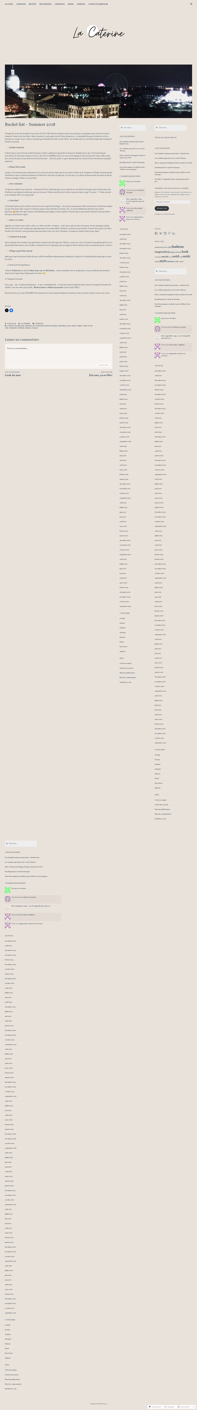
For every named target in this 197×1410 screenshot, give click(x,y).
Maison (122, 637)
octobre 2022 (124, 277)
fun (33, 326)
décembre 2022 (125, 272)
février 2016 (124, 588)
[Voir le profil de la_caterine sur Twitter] (160, 233)
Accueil (9, 4)
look (185, 252)
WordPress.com (125, 682)
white (177, 262)
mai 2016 (123, 573)
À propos (21, 4)
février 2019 (124, 418)
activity (10, 326)
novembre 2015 (125, 597)
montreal (62, 326)
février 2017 (124, 531)
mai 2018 (123, 460)
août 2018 (123, 446)
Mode (71, 4)
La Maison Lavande (179, 327)
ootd (175, 256)
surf (85, 326)
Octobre (138, 182)
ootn (180, 257)
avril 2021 (123, 315)
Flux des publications (127, 673)
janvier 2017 (124, 536)
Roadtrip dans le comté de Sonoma (132, 163)
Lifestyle (60, 4)
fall (169, 247)
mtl (69, 326)
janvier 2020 (124, 371)
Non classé (123, 647)
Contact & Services (98, 4)
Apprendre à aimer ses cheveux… (134, 218)
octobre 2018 (124, 437)
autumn (157, 247)
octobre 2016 (124, 550)
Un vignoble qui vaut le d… (41, 906)
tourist (21, 328)
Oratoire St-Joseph (17, 237)
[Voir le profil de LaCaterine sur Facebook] (156, 233)
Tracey (128, 182)
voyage (34, 328)
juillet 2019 (123, 399)
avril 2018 (123, 465)
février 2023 (124, 267)
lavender (40, 326)
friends (28, 326)
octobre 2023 (124, 263)
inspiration (162, 252)
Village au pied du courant (20, 251)
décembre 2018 (125, 427)
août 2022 (123, 282)
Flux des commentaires (128, 678)
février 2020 (124, 366)
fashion (178, 247)
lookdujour (158, 257)
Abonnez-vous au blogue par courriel (172, 188)
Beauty (122, 623)
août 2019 (123, 395)
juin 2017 (123, 512)
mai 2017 (123, 517)
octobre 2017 (124, 493)
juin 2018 (123, 456)
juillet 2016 (123, 564)
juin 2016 (123, 569)
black (162, 247)
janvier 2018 (124, 479)
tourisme (13, 328)
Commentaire (103, 365)
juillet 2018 (123, 451)
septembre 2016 (125, 555)
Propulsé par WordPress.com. (98, 1404)
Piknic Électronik (17, 167)
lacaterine (25, 324)
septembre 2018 (125, 442)
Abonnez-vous (162, 208)
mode (165, 256)
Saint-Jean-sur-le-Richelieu (41, 270)
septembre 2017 (125, 498)
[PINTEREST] (191, 4)
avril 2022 (123, 296)
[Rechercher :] (133, 128)
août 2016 (123, 559)
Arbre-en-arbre (16, 220)
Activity (122, 619)
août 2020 (123, 343)
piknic (80, 326)
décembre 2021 (125, 300)
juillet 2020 (124, 348)
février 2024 (124, 253)
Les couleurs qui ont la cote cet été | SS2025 (132, 150)
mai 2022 (123, 291)
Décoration (45, 4)
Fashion (122, 628)
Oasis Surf (13, 200)
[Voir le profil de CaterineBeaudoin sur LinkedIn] (173, 233)
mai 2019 (123, 404)
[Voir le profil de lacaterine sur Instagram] (165, 233)
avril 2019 (123, 409)
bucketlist (19, 326)
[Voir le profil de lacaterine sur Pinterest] (169, 233)
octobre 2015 (124, 602)
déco (166, 247)
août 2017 (123, 503)
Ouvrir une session (126, 668)
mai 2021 (123, 310)
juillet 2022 (123, 286)
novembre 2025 (125, 234)
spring (157, 262)
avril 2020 (123, 357)
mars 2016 (123, 583)
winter (181, 262)
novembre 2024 (125, 249)
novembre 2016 (125, 545)
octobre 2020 (124, 333)
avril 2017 (123, 522)
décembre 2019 (125, 376)
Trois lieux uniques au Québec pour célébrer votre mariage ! (132, 168)
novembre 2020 (125, 329)
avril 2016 (123, 578)
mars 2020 (123, 362)
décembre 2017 (125, 484)
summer (171, 261)
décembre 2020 (125, 324)
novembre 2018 (125, 432)
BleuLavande (39, 287)
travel (28, 328)
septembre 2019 (125, 390)
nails (170, 257)
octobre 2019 (124, 385)
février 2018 (124, 475)
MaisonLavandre (55, 287)
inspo (172, 252)
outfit (186, 257)
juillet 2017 (123, 508)
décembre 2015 (125, 592)
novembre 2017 (125, 489)
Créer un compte (125, 663)
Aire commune (16, 184)
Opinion (81, 4)
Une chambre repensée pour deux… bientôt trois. (172, 154)
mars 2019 (123, 413)
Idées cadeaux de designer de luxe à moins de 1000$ (173, 163)
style (163, 261)
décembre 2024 (125, 244)
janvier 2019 (124, 423)
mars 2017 (123, 526)
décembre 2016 (125, 541)
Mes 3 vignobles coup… (134, 199)
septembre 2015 (125, 606)
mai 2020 (123, 352)
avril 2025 (123, 239)
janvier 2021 (124, 319)
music (73, 326)
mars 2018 (123, 470)
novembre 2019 (125, 380)
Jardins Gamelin (16, 147)
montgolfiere (51, 326)
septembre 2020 (125, 338)
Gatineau (16, 270)
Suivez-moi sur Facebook (166, 138)
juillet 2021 (123, 305)
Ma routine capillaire (177, 345)
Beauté (32, 4)
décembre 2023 (125, 258)
